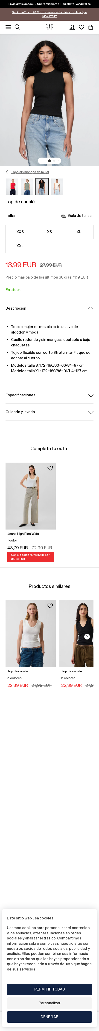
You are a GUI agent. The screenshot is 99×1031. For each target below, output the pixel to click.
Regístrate (67, 4)
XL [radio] (79, 232)
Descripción (16, 308)
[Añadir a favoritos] (50, 468)
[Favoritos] (81, 27)
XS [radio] (49, 232)
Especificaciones (20, 395)
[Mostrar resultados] (17, 27)
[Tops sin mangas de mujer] (7, 171)
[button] (49, 160)
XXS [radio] (20, 232)
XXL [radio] (20, 246)
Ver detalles (83, 4)
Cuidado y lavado (20, 412)
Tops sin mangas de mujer (30, 172)
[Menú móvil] (8, 27)
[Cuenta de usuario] (72, 27)
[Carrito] (90, 27)
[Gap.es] (49, 27)
